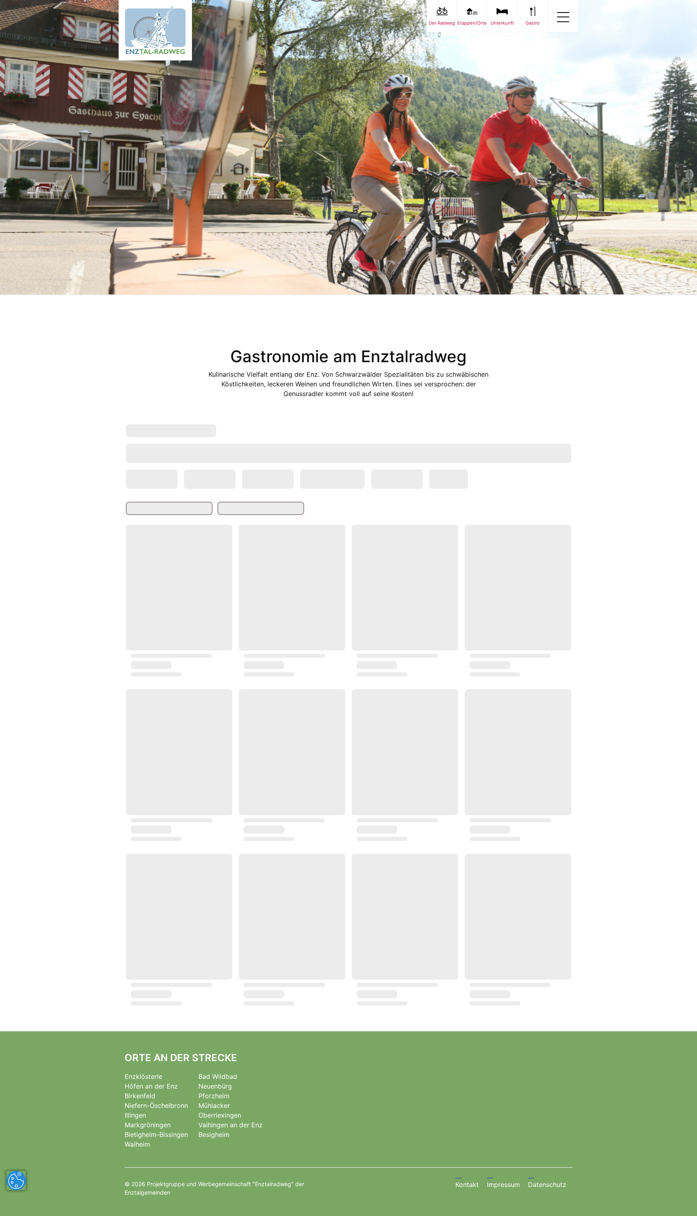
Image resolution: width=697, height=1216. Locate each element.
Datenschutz (547, 1185)
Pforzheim (214, 1096)
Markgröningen (148, 1125)
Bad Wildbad (217, 1076)
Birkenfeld (140, 1096)
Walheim (137, 1144)
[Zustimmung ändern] (16, 1180)
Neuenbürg (215, 1086)
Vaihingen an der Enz (230, 1125)
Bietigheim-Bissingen (156, 1134)
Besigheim (214, 1134)
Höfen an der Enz (151, 1086)
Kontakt (467, 1185)
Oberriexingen (219, 1115)
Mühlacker (214, 1105)
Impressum (503, 1185)
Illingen (135, 1115)
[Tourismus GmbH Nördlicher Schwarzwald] (155, 30)
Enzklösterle (143, 1076)
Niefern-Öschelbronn (156, 1105)
